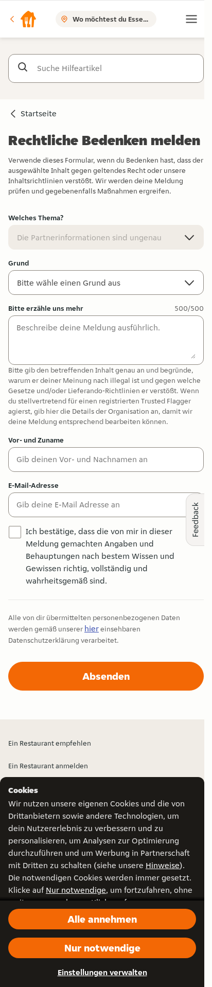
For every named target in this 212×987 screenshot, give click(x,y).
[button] (22, 19)
